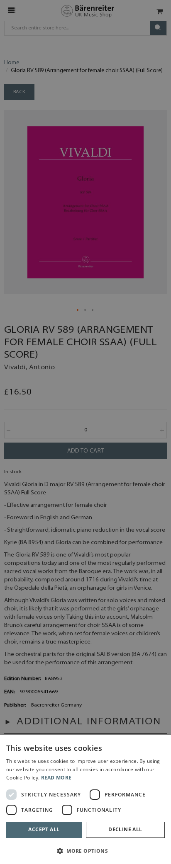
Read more (56, 777)
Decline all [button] (125, 829)
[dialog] (85, 799)
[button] (85, 850)
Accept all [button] (43, 829)
